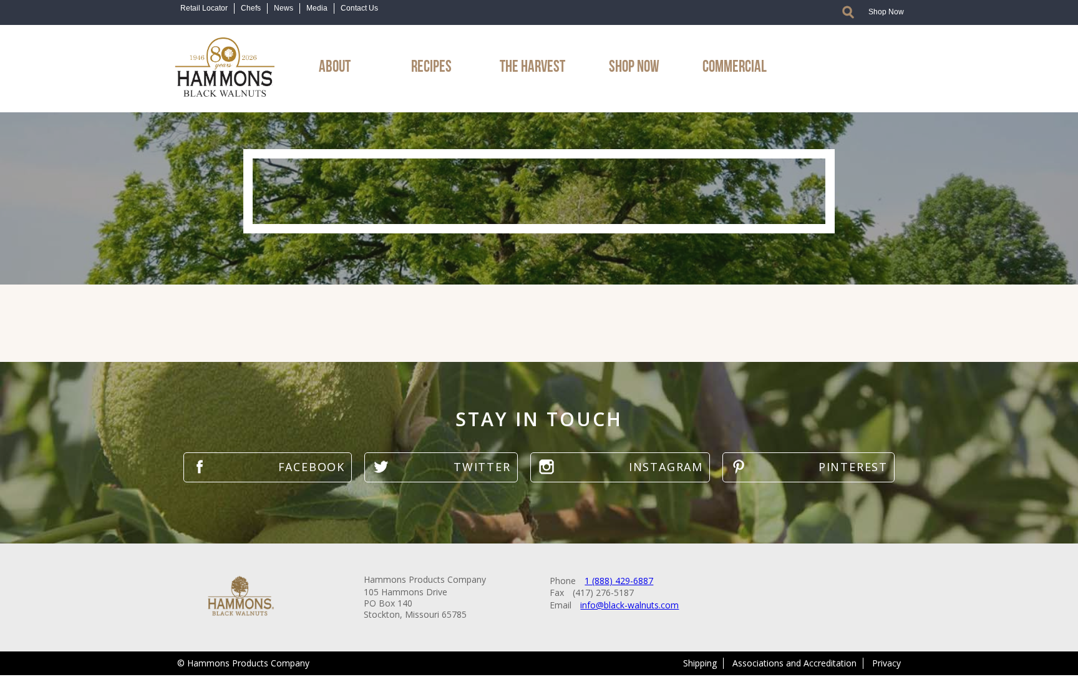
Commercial (734, 64)
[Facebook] (267, 467)
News (283, 8)
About (335, 64)
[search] (848, 11)
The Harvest (532, 64)
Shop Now (886, 11)
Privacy (886, 663)
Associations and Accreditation (794, 663)
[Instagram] (620, 467)
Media (317, 8)
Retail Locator (204, 8)
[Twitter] (440, 467)
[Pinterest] (808, 467)
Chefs (251, 8)
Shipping (700, 663)
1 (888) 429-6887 (619, 581)
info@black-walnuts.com (629, 605)
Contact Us (359, 8)
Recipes (431, 64)
